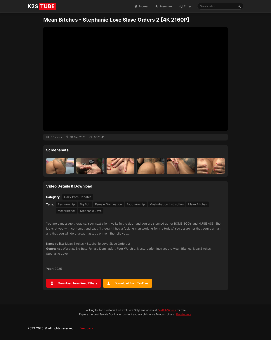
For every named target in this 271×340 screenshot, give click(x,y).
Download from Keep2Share (73, 283)
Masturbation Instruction (167, 204)
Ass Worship (66, 204)
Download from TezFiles (128, 283)
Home (140, 6)
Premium (163, 6)
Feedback (86, 328)
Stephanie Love (91, 211)
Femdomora (183, 314)
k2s (41, 6)
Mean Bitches (197, 204)
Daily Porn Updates (77, 197)
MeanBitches (66, 211)
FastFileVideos (167, 310)
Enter (185, 6)
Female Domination (108, 204)
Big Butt (85, 204)
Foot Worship (135, 204)
